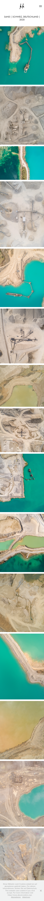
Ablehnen (26, 897)
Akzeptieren (16, 897)
